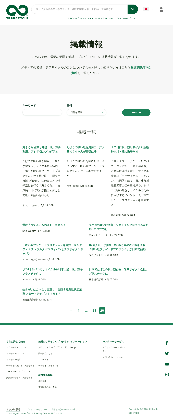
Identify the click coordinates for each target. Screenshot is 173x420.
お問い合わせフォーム (113, 357)
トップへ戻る (13, 409)
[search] (133, 9)
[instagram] (167, 374)
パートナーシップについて (127, 18)
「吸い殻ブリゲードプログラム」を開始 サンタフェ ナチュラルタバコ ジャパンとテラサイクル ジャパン (52, 249)
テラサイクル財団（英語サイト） (21, 365)
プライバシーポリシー (37, 409)
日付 (69, 106)
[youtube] (167, 364)
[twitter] (167, 353)
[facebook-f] (167, 343)
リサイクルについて (15, 353)
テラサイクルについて (16, 347)
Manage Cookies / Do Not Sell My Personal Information (36, 413)
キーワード (29, 106)
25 (94, 310)
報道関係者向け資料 (47, 387)
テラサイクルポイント (48, 365)
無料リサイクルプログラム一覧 (52, 347)
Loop (90, 18)
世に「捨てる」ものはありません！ (44, 225)
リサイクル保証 (13, 359)
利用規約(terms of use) (63, 409)
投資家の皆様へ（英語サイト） (20, 377)
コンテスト (43, 359)
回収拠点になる (45, 353)
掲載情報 (42, 381)
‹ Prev (71, 310)
